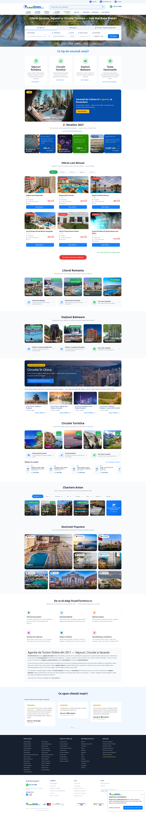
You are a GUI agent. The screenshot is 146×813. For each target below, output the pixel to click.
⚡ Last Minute (104, 12)
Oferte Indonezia (28, 759)
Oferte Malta (27, 767)
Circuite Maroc (63, 757)
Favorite (94, 1)
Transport (56, 33)
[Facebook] (27, 795)
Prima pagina (53, 783)
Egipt (57, 43)
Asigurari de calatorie (80, 791)
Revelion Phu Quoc (107, 750)
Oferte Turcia (44, 767)
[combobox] (59, 36)
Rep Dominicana (85, 761)
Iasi (69, 496)
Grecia (71, 43)
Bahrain (83, 741)
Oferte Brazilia (27, 746)
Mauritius (83, 752)
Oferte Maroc (27, 769)
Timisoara (59, 496)
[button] (72, 728)
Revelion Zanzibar (107, 754)
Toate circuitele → (65, 761)
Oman (82, 757)
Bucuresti (38, 496)
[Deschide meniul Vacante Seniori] (51, 12)
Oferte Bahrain (27, 744)
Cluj (48, 496)
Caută (114, 36)
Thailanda (83, 765)
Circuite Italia (63, 754)
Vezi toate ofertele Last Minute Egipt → (109, 252)
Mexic (82, 754)
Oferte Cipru (27, 750)
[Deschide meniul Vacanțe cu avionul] (62, 12)
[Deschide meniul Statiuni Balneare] (42, 12)
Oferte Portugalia (45, 750)
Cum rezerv (77, 783)
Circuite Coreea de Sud (65, 748)
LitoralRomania (28, 12)
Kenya (82, 748)
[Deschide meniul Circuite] (81, 12)
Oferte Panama (45, 748)
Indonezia (83, 746)
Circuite (76, 12)
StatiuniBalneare (37, 12)
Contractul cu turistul (80, 793)
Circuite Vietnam (64, 744)
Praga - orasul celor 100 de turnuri (106, 468)
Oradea (78, 496)
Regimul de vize (78, 795)
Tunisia (63, 172)
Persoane (97, 33)
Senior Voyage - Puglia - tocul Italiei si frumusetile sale (84, 468)
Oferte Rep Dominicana (47, 754)
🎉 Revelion (94, 12)
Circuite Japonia (64, 746)
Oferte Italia (27, 761)
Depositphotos (56, 678)
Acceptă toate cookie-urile (133, 808)
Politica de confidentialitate (57, 791)
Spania (78, 43)
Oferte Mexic (44, 741)
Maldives (83, 750)
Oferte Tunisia (45, 765)
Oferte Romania (45, 757)
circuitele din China (78, 389)
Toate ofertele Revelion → (110, 757)
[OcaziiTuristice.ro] (33, 6)
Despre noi (53, 786)
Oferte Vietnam (45, 769)
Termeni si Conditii (55, 788)
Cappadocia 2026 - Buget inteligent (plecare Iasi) (37, 468)
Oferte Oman (44, 746)
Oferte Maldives (28, 765)
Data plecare (83, 33)
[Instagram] (30, 795)
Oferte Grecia (27, 757)
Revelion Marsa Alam (108, 748)
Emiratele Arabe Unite (86, 744)
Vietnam (83, 767)
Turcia (64, 43)
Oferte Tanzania (45, 761)
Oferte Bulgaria (27, 748)
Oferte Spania (45, 759)
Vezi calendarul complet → (113, 462)
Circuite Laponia (64, 759)
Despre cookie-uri (79, 788)
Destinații (86, 12)
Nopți (72, 33)
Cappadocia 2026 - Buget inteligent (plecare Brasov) (60, 468)
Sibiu (89, 496)
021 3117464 (117, 6)
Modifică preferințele (114, 807)
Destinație (31, 33)
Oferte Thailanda (45, 763)
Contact (119, 1)
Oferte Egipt (27, 752)
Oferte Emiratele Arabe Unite (31, 754)
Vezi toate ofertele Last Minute (73, 257)
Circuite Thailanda (64, 752)
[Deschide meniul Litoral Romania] (33, 12)
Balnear (86, 43)
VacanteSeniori (46, 12)
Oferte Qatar (44, 752)
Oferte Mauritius (28, 772)
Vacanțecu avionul (56, 12)
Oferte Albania (27, 741)
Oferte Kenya (27, 763)
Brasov (99, 496)
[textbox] (58, 36)
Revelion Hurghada (108, 741)
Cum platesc (77, 786)
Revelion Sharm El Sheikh (109, 744)
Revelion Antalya (107, 746)
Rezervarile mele (106, 1)
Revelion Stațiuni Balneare (109, 752)
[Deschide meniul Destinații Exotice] (72, 12)
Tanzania (83, 763)
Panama (83, 759)
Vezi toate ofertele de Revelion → (73, 131)
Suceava (109, 496)
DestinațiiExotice (67, 12)
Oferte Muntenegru (46, 744)
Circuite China (63, 741)
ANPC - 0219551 (54, 795)
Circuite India (63, 750)
